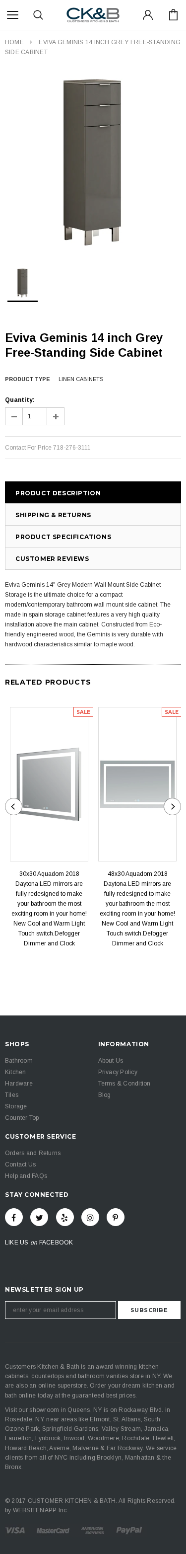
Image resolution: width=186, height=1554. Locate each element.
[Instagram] (90, 1217)
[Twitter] (39, 1217)
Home (14, 42)
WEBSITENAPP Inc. (40, 1510)
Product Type (27, 379)
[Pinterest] (115, 1217)
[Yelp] (65, 1217)
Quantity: (20, 399)
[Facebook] (14, 1217)
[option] (93, 162)
